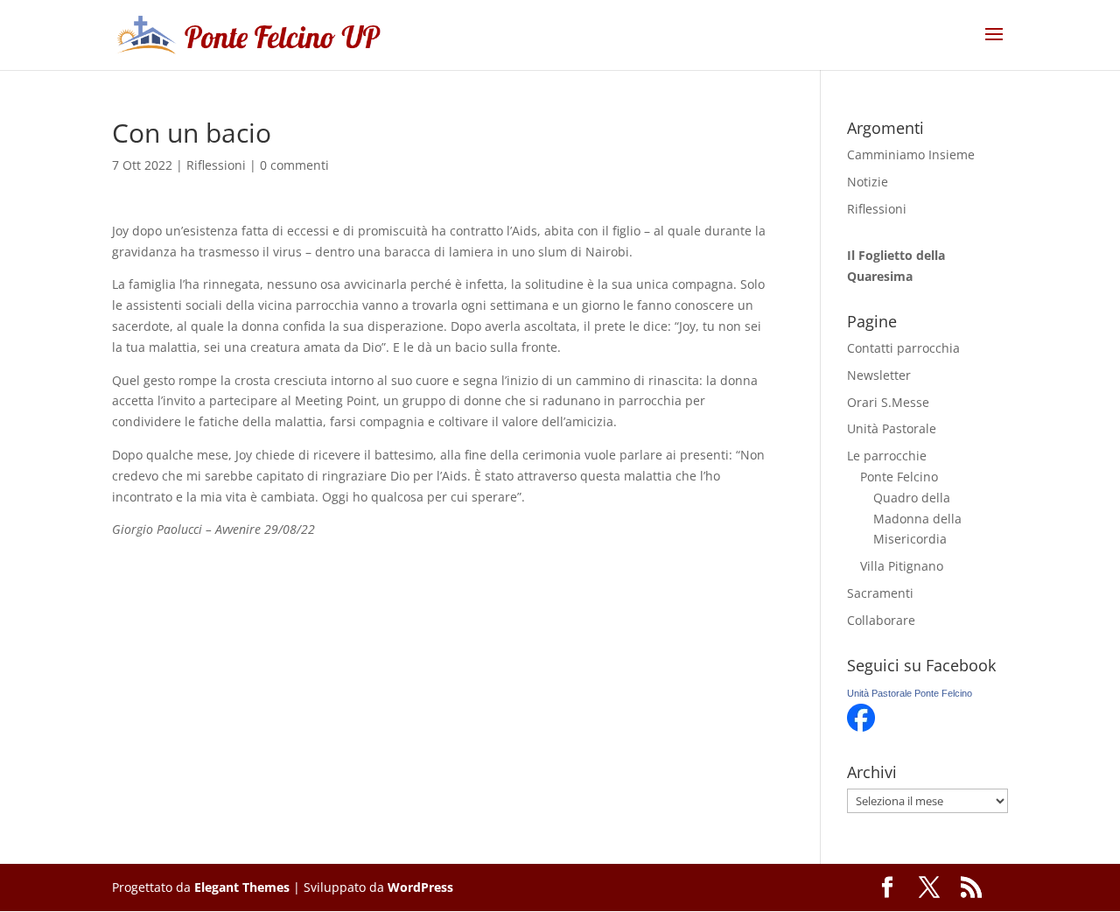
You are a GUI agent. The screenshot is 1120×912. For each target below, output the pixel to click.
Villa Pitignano (901, 566)
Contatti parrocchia (903, 348)
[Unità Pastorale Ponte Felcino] (861, 727)
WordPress (420, 887)
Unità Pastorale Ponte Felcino (909, 693)
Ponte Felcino (899, 476)
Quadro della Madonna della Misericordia (917, 518)
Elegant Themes (242, 887)
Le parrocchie (887, 455)
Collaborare (881, 620)
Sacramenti (880, 593)
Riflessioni (216, 165)
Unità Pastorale (891, 428)
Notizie (867, 181)
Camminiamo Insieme (911, 154)
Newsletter (879, 375)
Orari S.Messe (888, 402)
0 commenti (294, 165)
